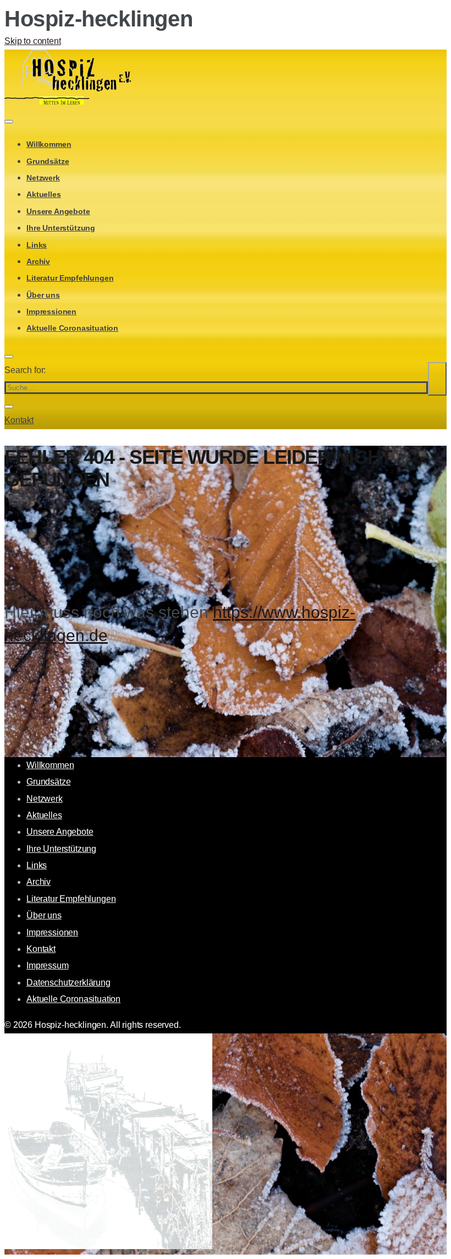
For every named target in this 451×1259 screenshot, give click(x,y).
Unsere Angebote (58, 211)
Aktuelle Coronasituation (72, 328)
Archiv (38, 261)
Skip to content (32, 41)
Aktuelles (43, 194)
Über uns (43, 295)
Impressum (47, 965)
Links (36, 244)
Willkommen (48, 144)
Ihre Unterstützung (60, 227)
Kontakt (19, 420)
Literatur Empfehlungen (69, 277)
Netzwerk (43, 177)
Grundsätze (47, 161)
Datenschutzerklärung (68, 982)
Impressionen (51, 311)
